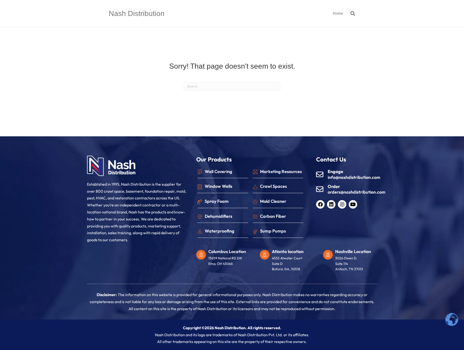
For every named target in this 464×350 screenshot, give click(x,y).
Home (338, 13)
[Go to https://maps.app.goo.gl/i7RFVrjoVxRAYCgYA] (289, 261)
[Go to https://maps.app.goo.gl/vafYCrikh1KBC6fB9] (352, 261)
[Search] (351, 13)
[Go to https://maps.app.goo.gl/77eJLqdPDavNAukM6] (225, 259)
